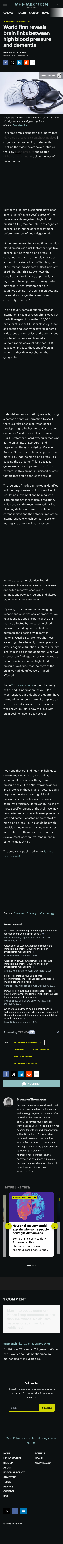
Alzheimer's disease (25, 1063)
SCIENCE (8, 12)
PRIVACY (8, 1486)
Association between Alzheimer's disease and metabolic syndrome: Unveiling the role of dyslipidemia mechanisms (28, 963)
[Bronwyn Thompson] (8, 1102)
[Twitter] (12, 62)
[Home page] (31, 5)
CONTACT (8, 1491)
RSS (5, 1496)
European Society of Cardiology (34, 913)
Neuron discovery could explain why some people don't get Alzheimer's (31, 1229)
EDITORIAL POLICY (14, 1472)
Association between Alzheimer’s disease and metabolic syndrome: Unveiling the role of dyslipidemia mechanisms (28, 948)
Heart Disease (41, 1049)
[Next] (54, 1226)
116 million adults (22, 685)
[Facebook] (5, 62)
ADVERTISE (9, 1477)
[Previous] (8, 1226)
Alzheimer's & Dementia (16, 21)
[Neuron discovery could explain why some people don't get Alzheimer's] (31, 1207)
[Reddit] (26, 62)
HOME (45, 12)
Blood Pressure (23, 1056)
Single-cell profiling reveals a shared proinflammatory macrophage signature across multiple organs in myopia (29, 978)
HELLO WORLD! (12, 1458)
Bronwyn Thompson (31, 1099)
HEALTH (21, 12)
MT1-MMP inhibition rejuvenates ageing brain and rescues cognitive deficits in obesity (30, 932)
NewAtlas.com (43, 1462)
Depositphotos (20, 125)
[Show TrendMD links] (57, 1031)
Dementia (19, 1049)
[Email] (32, 62)
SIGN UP (34, 12)
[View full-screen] (59, 75)
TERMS (7, 1481)
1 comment (35, 1083)
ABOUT (7, 1467)
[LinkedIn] (19, 62)
